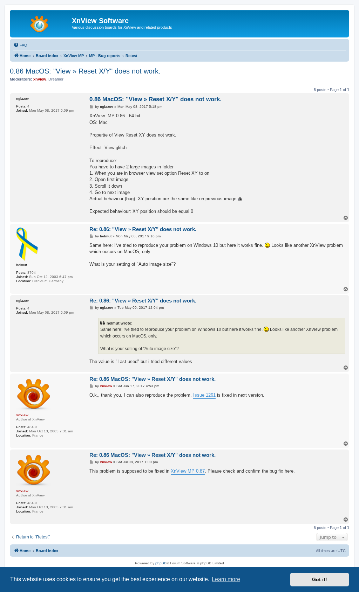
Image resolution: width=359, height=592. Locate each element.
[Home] (42, 23)
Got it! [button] (319, 579)
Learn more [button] (226, 579)
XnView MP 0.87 (188, 471)
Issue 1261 (204, 395)
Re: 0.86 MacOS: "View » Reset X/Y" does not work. (152, 379)
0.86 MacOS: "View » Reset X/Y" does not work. (85, 71)
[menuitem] (20, 45)
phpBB (161, 563)
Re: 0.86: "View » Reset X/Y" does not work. (142, 229)
